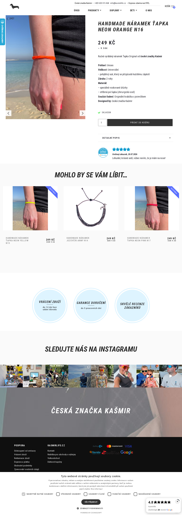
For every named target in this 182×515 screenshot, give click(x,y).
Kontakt (51, 451)
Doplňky (114, 10)
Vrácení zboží (20, 454)
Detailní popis (111, 138)
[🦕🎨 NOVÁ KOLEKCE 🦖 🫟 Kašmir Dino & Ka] (147, 376)
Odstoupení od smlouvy (25, 451)
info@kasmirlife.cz (118, 3)
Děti (132, 10)
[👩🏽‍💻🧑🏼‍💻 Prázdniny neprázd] (34, 376)
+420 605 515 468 (102, 3)
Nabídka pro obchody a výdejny (62, 454)
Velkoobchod (54, 458)
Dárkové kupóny (55, 462)
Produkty (93, 10)
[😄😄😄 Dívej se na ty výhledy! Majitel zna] (170, 376)
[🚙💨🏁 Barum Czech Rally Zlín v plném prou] (11, 376)
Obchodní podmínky (23, 465)
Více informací (97, 489)
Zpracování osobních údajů (26, 469)
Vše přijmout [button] (91, 502)
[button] (91, 508)
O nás (149, 10)
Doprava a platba (22, 462)
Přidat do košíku (140, 122)
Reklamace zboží (22, 458)
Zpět (11, 18)
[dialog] (91, 493)
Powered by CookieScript (91, 513)
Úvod (76, 10)
